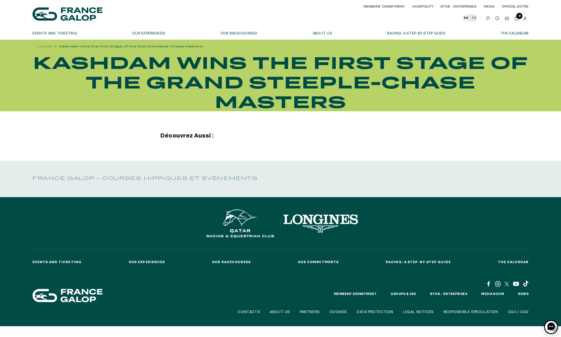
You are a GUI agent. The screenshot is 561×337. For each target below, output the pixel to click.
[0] (516, 17)
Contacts (249, 312)
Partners (310, 312)
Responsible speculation (471, 312)
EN (466, 18)
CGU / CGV (518, 312)
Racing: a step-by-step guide (416, 33)
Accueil (44, 46)
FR (474, 18)
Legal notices (418, 312)
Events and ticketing (54, 33)
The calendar (515, 33)
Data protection (375, 312)
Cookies (338, 312)
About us (322, 33)
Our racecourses (239, 33)
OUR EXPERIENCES (149, 33)
